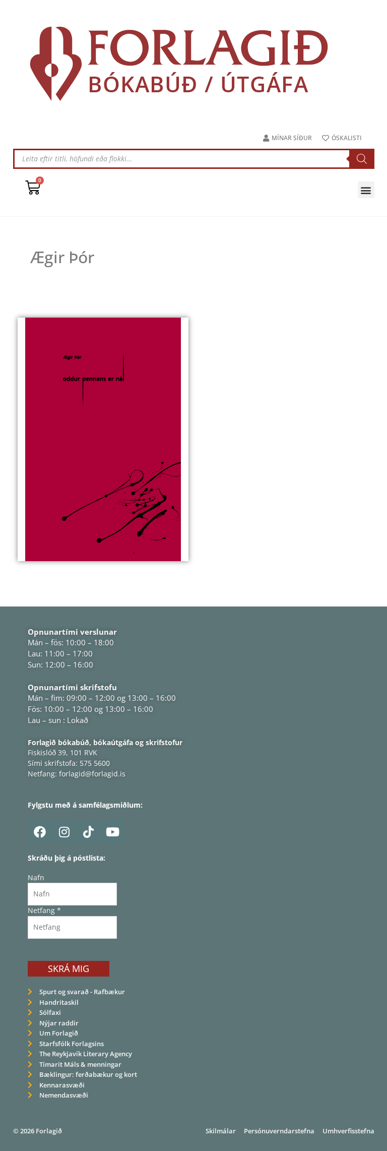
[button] (366, 189)
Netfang (44, 910)
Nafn (36, 877)
